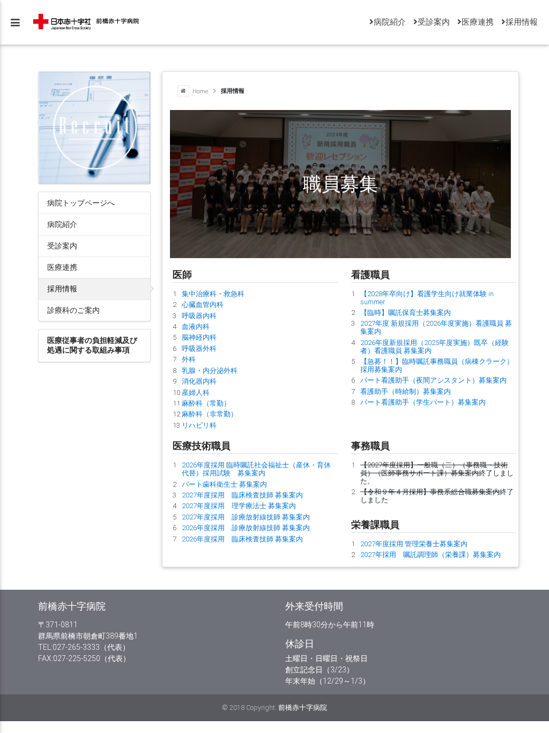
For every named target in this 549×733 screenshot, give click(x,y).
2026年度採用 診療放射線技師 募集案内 (246, 527)
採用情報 (62, 288)
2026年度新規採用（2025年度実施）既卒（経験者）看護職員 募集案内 (434, 346)
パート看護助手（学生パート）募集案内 (423, 402)
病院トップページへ (81, 202)
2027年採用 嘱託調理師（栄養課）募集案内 (430, 554)
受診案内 (62, 245)
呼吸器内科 (199, 315)
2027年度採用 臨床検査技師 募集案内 (242, 495)
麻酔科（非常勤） (210, 414)
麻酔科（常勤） (206, 403)
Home (200, 90)
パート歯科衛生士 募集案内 (224, 484)
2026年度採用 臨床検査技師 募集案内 (242, 539)
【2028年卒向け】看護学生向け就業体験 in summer (427, 297)
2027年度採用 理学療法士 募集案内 (239, 505)
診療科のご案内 (73, 309)
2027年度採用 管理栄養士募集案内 (414, 543)
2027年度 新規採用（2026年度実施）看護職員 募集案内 (436, 327)
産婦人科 (196, 392)
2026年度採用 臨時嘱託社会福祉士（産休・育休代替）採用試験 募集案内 (256, 469)
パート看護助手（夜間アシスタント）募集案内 (433, 380)
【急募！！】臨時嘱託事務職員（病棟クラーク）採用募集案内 (437, 365)
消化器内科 (199, 381)
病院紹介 (62, 224)
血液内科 (196, 326)
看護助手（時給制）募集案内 (405, 391)
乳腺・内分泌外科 (210, 370)
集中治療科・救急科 (213, 293)
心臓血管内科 (203, 304)
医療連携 (62, 267)
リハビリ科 (199, 425)
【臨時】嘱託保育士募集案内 (405, 312)
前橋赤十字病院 (302, 707)
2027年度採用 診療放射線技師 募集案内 (246, 517)
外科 (189, 359)
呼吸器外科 (199, 348)
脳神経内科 (199, 337)
